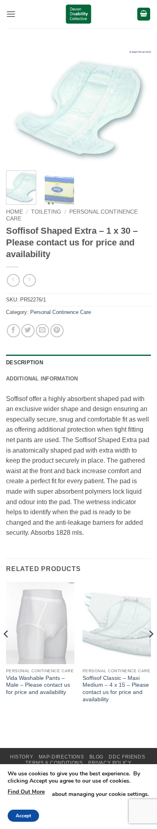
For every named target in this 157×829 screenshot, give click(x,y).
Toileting (46, 212)
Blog (96, 757)
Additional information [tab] (42, 379)
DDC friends (127, 757)
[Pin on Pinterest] (57, 330)
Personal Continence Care (60, 312)
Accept (23, 815)
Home (14, 212)
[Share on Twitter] (28, 330)
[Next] (138, 107)
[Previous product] (29, 280)
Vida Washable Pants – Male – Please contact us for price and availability (38, 685)
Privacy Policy (110, 763)
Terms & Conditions (54, 763)
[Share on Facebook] (13, 330)
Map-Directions (61, 757)
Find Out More (26, 792)
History (21, 757)
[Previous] (19, 107)
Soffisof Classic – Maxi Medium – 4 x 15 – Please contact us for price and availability (116, 688)
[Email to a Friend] (42, 330)
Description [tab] (24, 362)
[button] (11, 14)
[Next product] (13, 280)
